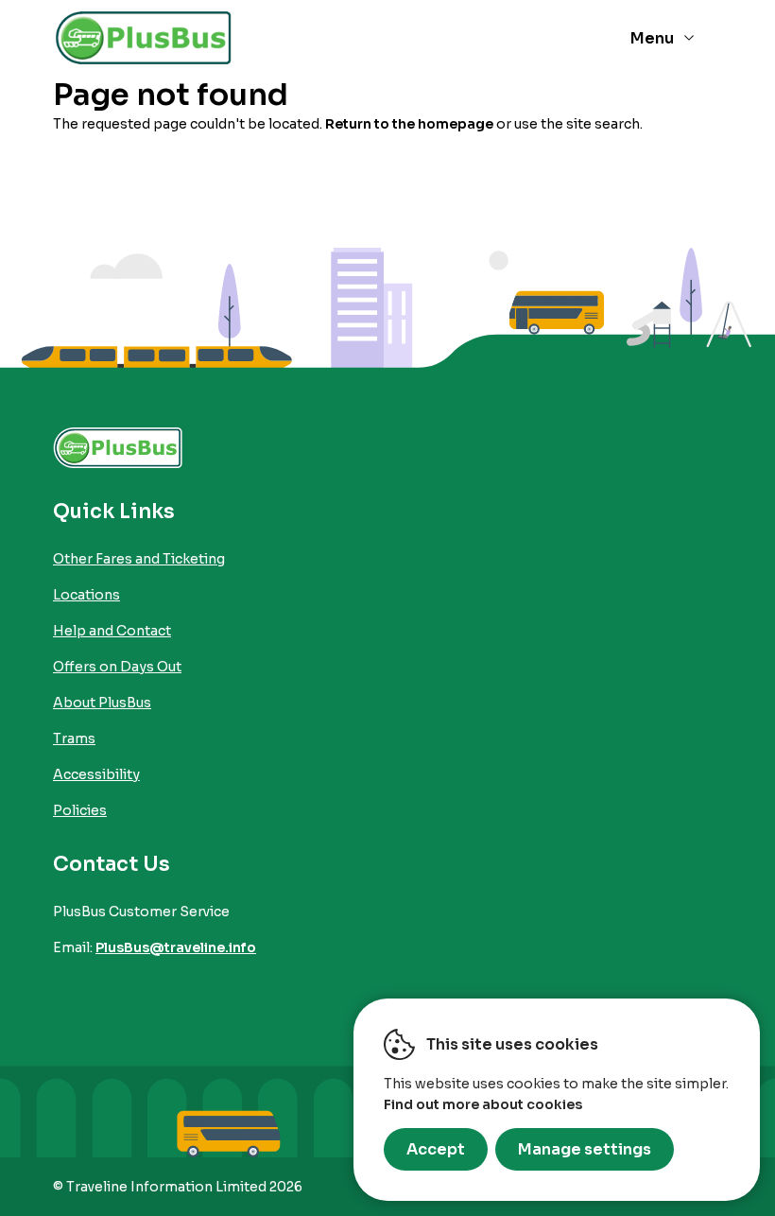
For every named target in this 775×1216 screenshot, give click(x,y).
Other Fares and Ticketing (139, 558)
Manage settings (584, 1149)
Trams (74, 738)
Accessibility (96, 774)
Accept (435, 1149)
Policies (80, 810)
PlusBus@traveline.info (175, 947)
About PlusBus (102, 702)
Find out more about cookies (483, 1104)
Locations (86, 594)
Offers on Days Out (117, 666)
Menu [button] (652, 38)
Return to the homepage (409, 123)
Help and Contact (112, 630)
